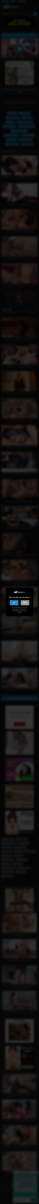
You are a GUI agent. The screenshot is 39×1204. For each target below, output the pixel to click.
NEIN (25, 603)
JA (14, 603)
